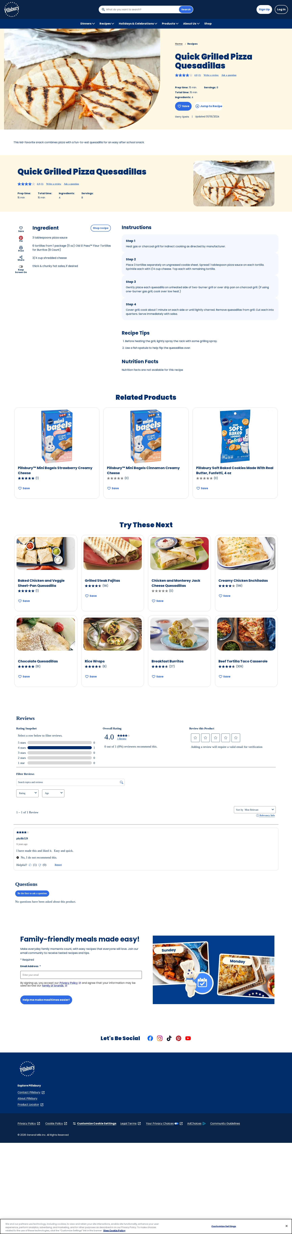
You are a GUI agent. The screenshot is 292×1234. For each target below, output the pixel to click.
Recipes (192, 44)
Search (186, 9)
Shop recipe (100, 228)
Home (179, 44)
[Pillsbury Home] (11, 9)
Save (185, 106)
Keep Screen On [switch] (21, 271)
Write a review (211, 75)
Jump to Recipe (211, 106)
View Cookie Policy (114, 1230)
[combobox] (141, 9)
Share (21, 259)
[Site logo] (27, 1069)
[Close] (286, 1226)
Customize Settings (223, 1226)
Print (21, 250)
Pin (21, 241)
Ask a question (228, 75)
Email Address (30, 966)
